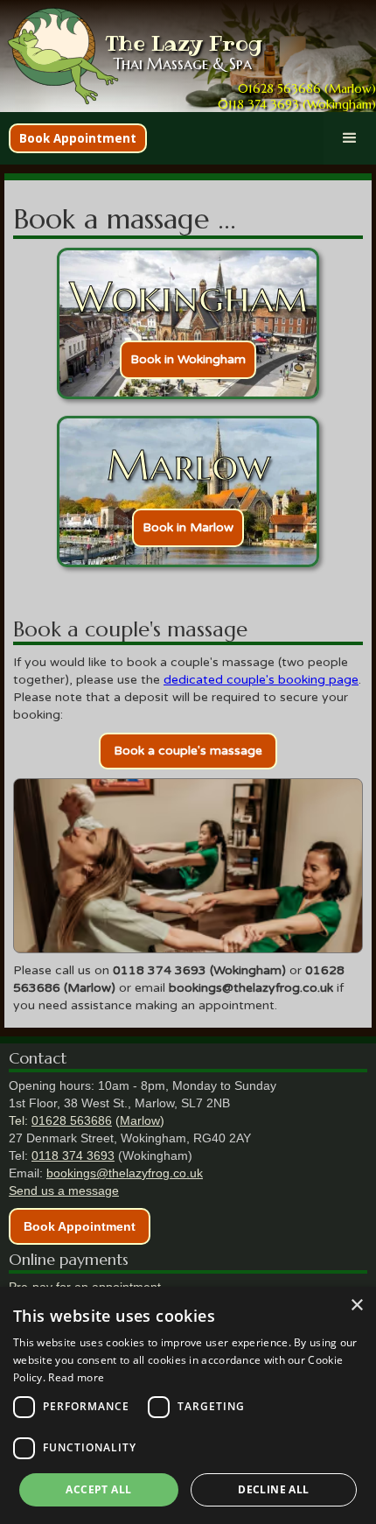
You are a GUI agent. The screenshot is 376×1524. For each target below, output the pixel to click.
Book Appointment (77, 138)
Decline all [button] (273, 1489)
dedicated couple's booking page (261, 679)
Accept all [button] (98, 1489)
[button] (350, 138)
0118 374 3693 (73, 1155)
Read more (76, 1377)
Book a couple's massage (188, 750)
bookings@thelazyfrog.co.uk (124, 1173)
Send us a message (64, 1190)
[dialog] (188, 1405)
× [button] (356, 1305)
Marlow (140, 1120)
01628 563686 (71, 1120)
